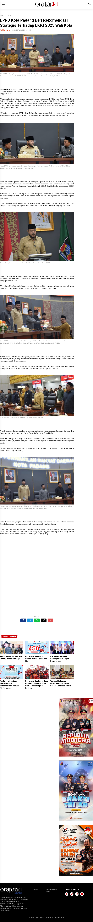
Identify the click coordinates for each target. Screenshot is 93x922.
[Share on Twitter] (30, 620)
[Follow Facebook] (66, 894)
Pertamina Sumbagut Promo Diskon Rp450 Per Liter (36, 658)
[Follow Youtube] (82, 894)
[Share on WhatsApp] (37, 620)
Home (2, 16)
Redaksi (35, 889)
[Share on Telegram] (43, 620)
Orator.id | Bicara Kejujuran (42, 917)
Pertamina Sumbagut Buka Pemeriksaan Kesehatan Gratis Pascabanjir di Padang (36, 684)
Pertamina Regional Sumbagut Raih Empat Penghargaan (59, 658)
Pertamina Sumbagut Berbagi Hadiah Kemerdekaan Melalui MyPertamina (9, 684)
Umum (9, 16)
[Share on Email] (50, 620)
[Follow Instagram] (77, 894)
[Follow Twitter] (71, 894)
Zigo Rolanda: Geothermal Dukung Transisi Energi (11, 657)
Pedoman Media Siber (51, 890)
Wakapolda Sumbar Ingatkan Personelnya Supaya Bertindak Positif (60, 683)
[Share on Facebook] (23, 620)
